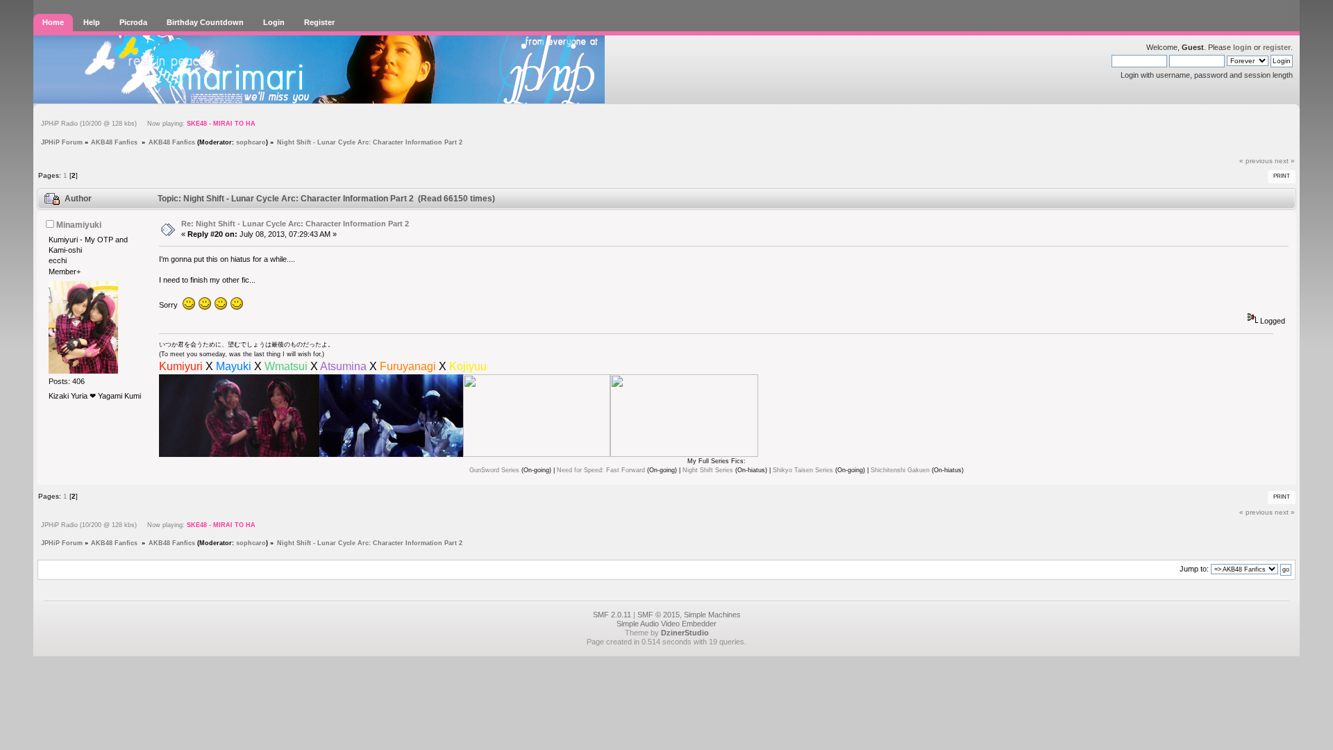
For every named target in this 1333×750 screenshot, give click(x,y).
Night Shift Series (707, 470)
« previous (1256, 161)
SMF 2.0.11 (612, 614)
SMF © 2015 (658, 614)
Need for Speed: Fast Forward (601, 470)
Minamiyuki (78, 225)
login (1242, 47)
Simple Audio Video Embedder (666, 623)
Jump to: (1194, 569)
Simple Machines (712, 614)
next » (1285, 161)
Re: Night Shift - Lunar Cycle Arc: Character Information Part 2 (295, 223)
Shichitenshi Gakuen (900, 470)
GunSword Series (494, 470)
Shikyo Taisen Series (803, 470)
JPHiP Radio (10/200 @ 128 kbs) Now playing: (148, 123)
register (1277, 47)
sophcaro (251, 142)
